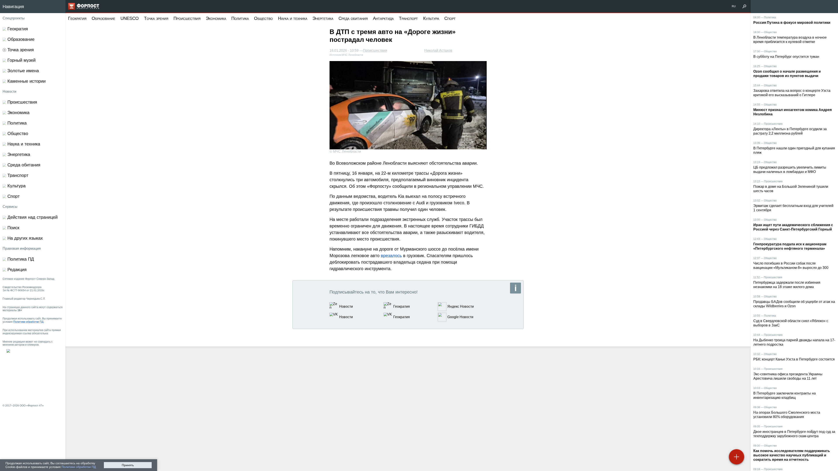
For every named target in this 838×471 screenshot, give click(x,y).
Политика (240, 18)
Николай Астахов (438, 50)
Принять (128, 465)
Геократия (77, 18)
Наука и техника (292, 18)
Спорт (450, 18)
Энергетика (323, 18)
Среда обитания (353, 18)
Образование (103, 18)
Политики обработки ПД (79, 467)
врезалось (391, 255)
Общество (263, 18)
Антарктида (383, 18)
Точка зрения (156, 18)
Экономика (216, 18)
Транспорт (408, 18)
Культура (431, 18)
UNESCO (129, 18)
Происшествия (187, 18)
